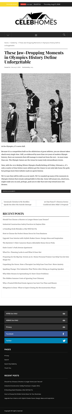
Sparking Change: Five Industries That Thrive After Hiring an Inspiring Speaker (33, 269)
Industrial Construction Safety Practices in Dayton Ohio (24, 224)
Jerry (31, 67)
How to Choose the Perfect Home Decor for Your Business (25, 234)
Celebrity (12, 191)
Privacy (9, 327)
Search (6, 360)
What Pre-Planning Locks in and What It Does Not (22, 252)
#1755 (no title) (11, 314)
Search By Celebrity (10, 364)
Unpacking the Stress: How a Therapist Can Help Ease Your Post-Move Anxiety (33, 264)
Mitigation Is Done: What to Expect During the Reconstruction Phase (29, 288)
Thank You (7, 368)
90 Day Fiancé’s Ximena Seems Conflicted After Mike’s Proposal (55, 203)
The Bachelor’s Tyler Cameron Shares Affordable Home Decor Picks (29, 243)
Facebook (9, 334)
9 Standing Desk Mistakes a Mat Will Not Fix (20, 229)
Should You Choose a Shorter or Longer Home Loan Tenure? (26, 220)
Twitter (9, 341)
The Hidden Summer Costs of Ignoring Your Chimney (23, 278)
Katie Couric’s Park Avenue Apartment (17, 248)
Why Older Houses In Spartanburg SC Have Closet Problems (26, 274)
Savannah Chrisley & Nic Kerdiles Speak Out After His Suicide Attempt (17, 203)
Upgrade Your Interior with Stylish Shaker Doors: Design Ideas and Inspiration (33, 238)
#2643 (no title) (12, 320)
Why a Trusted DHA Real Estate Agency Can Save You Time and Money (30, 283)
